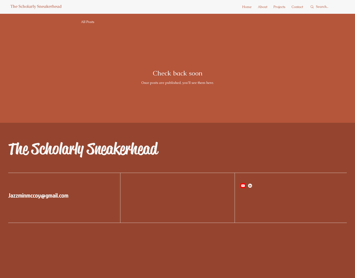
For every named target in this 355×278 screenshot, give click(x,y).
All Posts (87, 22)
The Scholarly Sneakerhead (36, 6)
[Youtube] (243, 185)
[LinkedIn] (250, 185)
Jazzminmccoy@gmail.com (38, 195)
